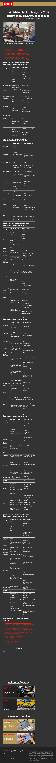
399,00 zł (24, 69)
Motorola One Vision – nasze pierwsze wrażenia (14, 636)
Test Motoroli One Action (9, 637)
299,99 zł (13, 69)
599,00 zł (12, 230)
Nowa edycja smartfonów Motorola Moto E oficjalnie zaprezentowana (18, 627)
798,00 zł (12, 421)
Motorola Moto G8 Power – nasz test (12, 641)
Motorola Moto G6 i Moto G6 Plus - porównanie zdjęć (15, 631)
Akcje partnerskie (46, 4)
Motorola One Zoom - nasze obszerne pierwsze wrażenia (16, 638)
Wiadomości (18, 4)
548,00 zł (14, 145)
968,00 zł (25, 421)
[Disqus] (19, 664)
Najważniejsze (26, 4)
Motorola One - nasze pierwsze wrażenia (13, 634)
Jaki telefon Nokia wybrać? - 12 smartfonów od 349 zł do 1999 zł (17, 55)
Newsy (24, 18)
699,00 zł (23, 230)
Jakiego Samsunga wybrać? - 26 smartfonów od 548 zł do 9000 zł (17, 51)
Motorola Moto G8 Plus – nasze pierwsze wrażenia (14, 642)
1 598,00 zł (25, 521)
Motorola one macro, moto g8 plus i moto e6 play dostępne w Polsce (18, 623)
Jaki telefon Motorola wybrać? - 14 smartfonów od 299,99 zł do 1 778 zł (18, 54)
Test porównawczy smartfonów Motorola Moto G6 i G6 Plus (16, 628)
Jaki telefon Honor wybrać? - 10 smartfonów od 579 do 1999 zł (17, 53)
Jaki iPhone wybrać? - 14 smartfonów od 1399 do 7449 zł (16, 58)
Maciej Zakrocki (37, 18)
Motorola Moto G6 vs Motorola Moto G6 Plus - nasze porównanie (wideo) (19, 629)
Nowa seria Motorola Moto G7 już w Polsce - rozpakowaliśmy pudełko (18, 632)
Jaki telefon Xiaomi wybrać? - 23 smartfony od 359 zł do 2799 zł (17, 57)
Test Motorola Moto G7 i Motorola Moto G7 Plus (14, 633)
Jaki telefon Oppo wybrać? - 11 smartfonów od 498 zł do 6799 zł (17, 59)
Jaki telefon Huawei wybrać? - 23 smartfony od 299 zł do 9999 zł (17, 50)
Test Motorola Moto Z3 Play (10, 640)
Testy (33, 4)
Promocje (38, 4)
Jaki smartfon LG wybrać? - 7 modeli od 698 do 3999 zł (15, 49)
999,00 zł (12, 521)
